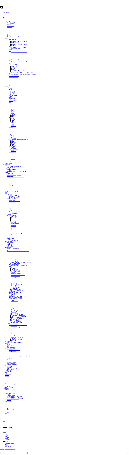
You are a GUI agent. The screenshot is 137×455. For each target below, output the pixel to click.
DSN (10, 209)
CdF (9, 63)
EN (3, 18)
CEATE (10, 49)
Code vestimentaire (14, 330)
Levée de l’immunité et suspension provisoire (18, 315)
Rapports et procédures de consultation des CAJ (19, 44)
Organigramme (9, 245)
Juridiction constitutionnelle (15, 319)
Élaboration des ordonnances (16, 273)
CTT (10, 51)
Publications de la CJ (14, 78)
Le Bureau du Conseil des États (16, 287)
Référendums (13, 312)
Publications (7, 343)
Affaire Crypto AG (12, 91)
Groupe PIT (11, 105)
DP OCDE (11, 131)
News (6, 372)
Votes (6, 165)
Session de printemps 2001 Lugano (17, 205)
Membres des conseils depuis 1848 (13, 36)
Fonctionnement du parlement (12, 293)
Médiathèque (7, 376)
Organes (4, 20)
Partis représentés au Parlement (12, 161)
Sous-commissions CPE (15, 42)
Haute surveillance (12, 266)
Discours (6, 383)
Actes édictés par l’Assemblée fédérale (15, 297)
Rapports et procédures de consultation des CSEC (19, 56)
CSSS (10, 46)
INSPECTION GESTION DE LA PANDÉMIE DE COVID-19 (22, 72)
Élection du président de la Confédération (18, 275)
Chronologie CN (12, 199)
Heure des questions (14, 301)
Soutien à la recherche (10, 371)
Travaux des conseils (12, 294)
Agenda (6, 436)
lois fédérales (13, 268)
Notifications (7, 375)
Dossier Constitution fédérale (14, 352)
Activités (12, 110)
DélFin (8, 87)
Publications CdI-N (14, 81)
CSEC (10, 55)
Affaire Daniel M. (12, 92)
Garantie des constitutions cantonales (15, 263)
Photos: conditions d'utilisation (12, 377)
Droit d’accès (11, 101)
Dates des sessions (10, 182)
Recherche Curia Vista (8, 186)
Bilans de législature (10, 238)
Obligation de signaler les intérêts (16, 339)
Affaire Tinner (11, 93)
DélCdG (8, 90)
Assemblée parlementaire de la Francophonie (14, 396)
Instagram (13, 449)
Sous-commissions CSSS (15, 48)
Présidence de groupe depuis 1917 (15, 195)
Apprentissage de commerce (11, 379)
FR (3, 15)
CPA (8, 83)
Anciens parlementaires (11, 202)
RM (3, 17)
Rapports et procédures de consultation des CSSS (19, 47)
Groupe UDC (9, 155)
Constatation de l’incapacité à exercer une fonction (19, 316)
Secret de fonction (14, 326)
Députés (8, 323)
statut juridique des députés (13, 335)
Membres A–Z (9, 25)
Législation (11, 267)
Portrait (12, 108)
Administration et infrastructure (12, 305)
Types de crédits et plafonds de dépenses (18, 260)
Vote (12, 334)
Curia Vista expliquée (10, 174)
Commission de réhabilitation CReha (15, 211)
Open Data (9, 239)
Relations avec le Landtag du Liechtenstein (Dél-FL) (16, 405)
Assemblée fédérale (8, 35)
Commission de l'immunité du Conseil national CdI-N (18, 80)
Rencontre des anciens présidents (14, 201)
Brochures (8, 344)
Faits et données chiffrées (9, 234)
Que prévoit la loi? (14, 213)
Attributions (13, 68)
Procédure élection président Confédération (16, 233)
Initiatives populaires (14, 313)
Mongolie (8, 408)
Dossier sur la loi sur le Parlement (14, 350)
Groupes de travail (14, 67)
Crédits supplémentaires (15, 261)
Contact (4, 11)
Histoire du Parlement (8, 252)
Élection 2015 (13, 221)
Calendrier (13, 109)
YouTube (9, 449)
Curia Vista (7, 172)
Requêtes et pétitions (14, 309)
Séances (8, 237)
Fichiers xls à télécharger (11, 167)
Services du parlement (12, 306)
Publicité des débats (14, 311)
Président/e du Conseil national (16, 284)
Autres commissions (10, 75)
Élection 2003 (13, 218)
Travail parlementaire (6, 164)
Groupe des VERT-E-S (11, 159)
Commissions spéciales (11, 84)
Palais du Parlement (8, 247)
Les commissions (14, 282)
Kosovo (8, 410)
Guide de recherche (8, 374)
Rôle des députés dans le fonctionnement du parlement (18, 325)
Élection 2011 (13, 220)
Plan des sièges (9, 27)
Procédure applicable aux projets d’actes (16, 298)
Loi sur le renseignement (13, 100)
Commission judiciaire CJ (13, 77)
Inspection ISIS (11, 96)
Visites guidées (9, 359)
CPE (10, 40)
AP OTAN (11, 127)
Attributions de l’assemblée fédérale (13, 254)
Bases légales (13, 111)
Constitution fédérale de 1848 (16, 354)
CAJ (10, 43)
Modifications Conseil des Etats (12, 34)
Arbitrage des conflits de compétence (15, 255)
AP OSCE (11, 134)
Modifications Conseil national (12, 28)
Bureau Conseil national (11, 22)
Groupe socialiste (10, 156)
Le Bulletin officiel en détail (11, 169)
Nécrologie (9, 214)
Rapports (12, 69)
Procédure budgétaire (14, 258)
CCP (10, 208)
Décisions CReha (14, 212)
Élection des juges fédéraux (15, 277)
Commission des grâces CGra (14, 76)
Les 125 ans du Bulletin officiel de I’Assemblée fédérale (16, 171)
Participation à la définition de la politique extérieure (18, 265)
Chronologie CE (12, 200)
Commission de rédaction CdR (14, 82)
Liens (12, 71)
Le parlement (5, 192)
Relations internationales (7, 388)
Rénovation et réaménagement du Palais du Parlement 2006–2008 (18, 251)
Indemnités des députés (9, 163)
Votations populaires (8, 367)
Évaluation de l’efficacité (13, 256)
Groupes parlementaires (13, 291)
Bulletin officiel (7, 168)
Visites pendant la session (11, 361)
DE (3, 14)
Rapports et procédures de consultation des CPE (19, 41)
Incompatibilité (13, 340)
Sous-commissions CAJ (15, 45)
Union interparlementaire (11, 395)
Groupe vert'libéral (10, 160)
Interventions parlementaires (16, 317)
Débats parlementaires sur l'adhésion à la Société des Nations (21, 355)
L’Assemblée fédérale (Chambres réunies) (16, 290)
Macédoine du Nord (10, 409)
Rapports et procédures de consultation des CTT (19, 52)
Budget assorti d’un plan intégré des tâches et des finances (21, 262)
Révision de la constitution (15, 271)
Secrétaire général (10, 242)
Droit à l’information (14, 329)
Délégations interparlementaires (10, 393)
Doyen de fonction (14, 280)
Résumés (8, 184)
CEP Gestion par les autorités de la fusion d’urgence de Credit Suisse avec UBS (22, 74)
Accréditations (9, 366)
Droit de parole (13, 332)
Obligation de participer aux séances (17, 331)
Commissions (7, 38)
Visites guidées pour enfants (11, 362)
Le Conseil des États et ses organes (15, 286)
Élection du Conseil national (14, 216)
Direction (8, 243)
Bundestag (11, 140)
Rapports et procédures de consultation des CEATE (19, 50)
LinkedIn (2, 449)
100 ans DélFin (11, 89)
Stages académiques (10, 380)
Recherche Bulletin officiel (9, 185)
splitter (8, 249)
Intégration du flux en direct (13, 240)
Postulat (12, 304)
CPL (10, 85)
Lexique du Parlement (8, 341)
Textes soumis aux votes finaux (12, 180)
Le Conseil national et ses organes (14, 279)
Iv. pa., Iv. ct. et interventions (14, 299)
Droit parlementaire (10, 349)
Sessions (10, 295)
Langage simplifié (6, 12)
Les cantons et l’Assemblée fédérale (15, 320)
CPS (10, 57)
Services (4, 357)
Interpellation (13, 302)
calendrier (12, 130)
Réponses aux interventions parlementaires (14, 175)
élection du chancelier (12, 232)
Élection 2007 (13, 219)
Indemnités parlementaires (13, 324)
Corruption (13, 338)
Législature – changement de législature (11, 191)
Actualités (6, 435)
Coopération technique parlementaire (11, 406)
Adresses (6, 162)
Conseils (8, 235)
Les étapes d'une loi (12, 351)
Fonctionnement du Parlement (10, 348)
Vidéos (12, 122)
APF (10, 107)
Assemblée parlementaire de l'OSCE (13, 397)
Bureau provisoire (14, 285)
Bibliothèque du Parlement (9, 370)
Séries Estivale (7, 385)
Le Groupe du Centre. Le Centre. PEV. (13, 157)
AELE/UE (11, 112)
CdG (10, 65)
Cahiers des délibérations (11, 369)
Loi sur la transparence (8, 382)
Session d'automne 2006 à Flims (16, 206)
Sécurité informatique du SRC (14, 95)
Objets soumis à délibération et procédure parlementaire (16, 296)
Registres (6, 413)
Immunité (12, 336)
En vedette (6, 373)
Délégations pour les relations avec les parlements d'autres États (17, 139)
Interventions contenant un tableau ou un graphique (15, 177)
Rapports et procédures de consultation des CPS (19, 58)
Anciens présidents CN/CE (11, 198)
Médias (6, 365)
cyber (10, 102)
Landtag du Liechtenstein (13, 149)
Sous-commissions (12, 23)
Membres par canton (10, 26)
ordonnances (13, 272)
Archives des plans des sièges (14, 197)
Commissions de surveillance (12, 62)
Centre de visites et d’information (10, 386)
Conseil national (7, 21)
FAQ (8, 412)
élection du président (12, 230)
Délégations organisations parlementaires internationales (16, 106)
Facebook (6, 449)
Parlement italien (12, 146)
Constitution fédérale (14, 269)
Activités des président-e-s (9, 389)
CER (10, 53)
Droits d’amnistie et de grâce (14, 264)
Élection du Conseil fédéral (13, 231)
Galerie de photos (8, 437)
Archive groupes (9, 194)
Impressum (6, 438)
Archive (6, 193)
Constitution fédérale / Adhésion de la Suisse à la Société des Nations (22, 356)
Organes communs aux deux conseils (15, 292)
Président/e (9, 24)
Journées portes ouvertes (11, 363)
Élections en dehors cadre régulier (17, 224)
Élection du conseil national (15, 310)
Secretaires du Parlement (11, 246)
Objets (8, 236)
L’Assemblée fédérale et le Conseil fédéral (16, 314)
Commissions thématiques (11, 39)
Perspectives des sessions (11, 183)
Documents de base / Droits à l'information (18, 70)
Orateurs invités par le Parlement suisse (13, 384)
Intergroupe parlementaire (11, 347)
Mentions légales (7, 439)
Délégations (7, 86)
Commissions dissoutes (11, 207)
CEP (10, 73)
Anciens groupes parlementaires (14, 196)
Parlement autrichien (12, 152)
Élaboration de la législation (15, 270)
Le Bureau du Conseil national (16, 281)
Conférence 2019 (12, 98)
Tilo (7, 250)
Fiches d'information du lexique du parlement (14, 342)
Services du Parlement (8, 241)
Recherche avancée (10, 37)
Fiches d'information (10, 345)
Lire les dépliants (10, 176)
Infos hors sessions (10, 360)
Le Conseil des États (14, 288)
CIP (9, 60)
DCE (10, 117)
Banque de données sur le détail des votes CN (14, 166)
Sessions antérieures (10, 181)
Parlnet (4, 10)
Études (8, 346)
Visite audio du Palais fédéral (12, 364)
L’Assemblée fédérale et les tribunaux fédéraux (17, 318)
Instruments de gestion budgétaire (16, 259)
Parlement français (12, 143)
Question (12, 300)
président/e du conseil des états (16, 289)
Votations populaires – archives (12, 368)
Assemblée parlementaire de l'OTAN (13, 399)
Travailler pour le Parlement (11, 244)
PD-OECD (9, 400)
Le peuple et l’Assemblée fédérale (14, 308)
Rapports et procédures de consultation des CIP (19, 61)
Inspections (11, 103)
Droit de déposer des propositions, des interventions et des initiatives (22, 327)
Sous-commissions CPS (15, 59)
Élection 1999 (13, 217)
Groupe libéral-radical (10, 158)
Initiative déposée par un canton (16, 322)
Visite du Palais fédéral (8, 358)
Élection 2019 (13, 222)
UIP (9, 123)
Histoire (10, 170)
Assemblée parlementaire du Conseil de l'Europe (15, 398)
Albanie (8, 407)
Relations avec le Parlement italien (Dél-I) (14, 404)
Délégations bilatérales (8, 401)
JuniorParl (6, 445)
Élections (6, 187)
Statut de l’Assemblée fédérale (12, 307)
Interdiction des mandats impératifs (17, 337)
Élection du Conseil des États (14, 223)
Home (4, 421)
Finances (10, 257)
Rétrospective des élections (11, 215)
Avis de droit (11, 97)
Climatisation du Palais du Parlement (13, 248)
